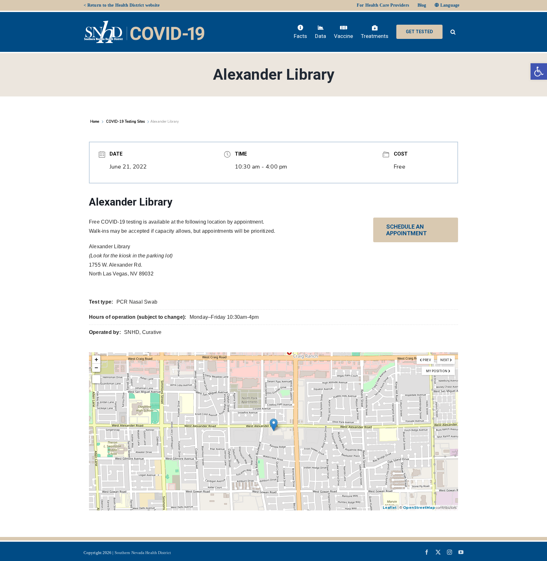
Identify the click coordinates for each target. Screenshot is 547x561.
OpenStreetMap (419, 507)
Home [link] (95, 121)
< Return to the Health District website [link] (122, 5)
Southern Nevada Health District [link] (143, 552)
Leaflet (390, 507)
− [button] (96, 367)
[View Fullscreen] (96, 379)
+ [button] (96, 359)
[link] (539, 71)
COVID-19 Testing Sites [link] (125, 121)
